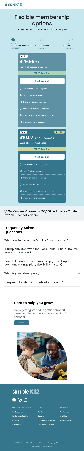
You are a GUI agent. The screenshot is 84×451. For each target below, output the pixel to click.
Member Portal (66, 420)
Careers (41, 416)
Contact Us (64, 412)
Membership (17, 424)
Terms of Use (47, 446)
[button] (76, 4)
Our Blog (63, 416)
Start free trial (42, 81)
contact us (22, 323)
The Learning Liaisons (46, 424)
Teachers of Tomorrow (46, 420)
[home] (13, 4)
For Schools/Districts (20, 416)
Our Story (41, 412)
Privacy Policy (37, 446)
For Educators (17, 412)
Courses (15, 420)
